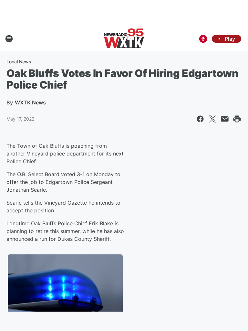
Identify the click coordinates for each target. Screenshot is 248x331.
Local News (18, 61)
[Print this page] (237, 118)
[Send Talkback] (203, 39)
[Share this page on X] (212, 118)
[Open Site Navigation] (9, 39)
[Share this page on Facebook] (200, 118)
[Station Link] (124, 38)
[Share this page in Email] (224, 118)
